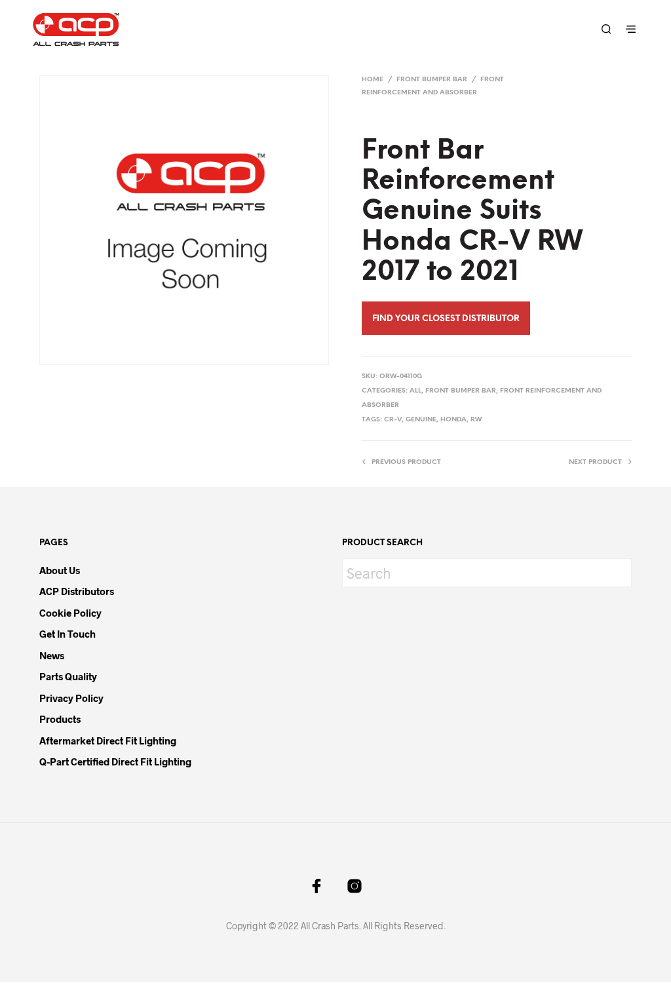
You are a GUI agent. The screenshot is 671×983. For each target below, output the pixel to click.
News (51, 655)
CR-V (393, 419)
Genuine (421, 419)
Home (372, 79)
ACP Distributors (76, 591)
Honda (453, 419)
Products (60, 719)
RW (476, 419)
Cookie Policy (70, 613)
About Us (59, 570)
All (415, 391)
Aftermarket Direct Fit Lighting (107, 740)
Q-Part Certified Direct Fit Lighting (115, 761)
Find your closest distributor (446, 319)
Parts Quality (68, 676)
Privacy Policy (71, 698)
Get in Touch (67, 634)
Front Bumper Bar (431, 79)
